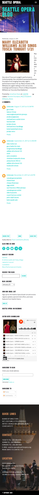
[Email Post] (32, 94)
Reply (9, 135)
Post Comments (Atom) (20, 240)
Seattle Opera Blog (18, 12)
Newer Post (6, 236)
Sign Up (5, 303)
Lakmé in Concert (8, 262)
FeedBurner (11, 382)
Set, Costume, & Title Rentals (14, 421)
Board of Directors (10, 419)
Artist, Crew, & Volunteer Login (15, 424)
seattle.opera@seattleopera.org (19, 447)
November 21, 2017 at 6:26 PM (24, 175)
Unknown (10, 107)
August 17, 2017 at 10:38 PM (24, 107)
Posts (7, 392)
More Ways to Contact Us (12, 450)
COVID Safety (7, 426)
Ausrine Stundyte (14, 97)
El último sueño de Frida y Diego (12, 260)
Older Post (33, 236)
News (11, 99)
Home (19, 236)
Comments (9, 396)
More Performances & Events (11, 267)
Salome (4, 258)
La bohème (5, 265)
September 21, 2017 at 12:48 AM (25, 141)
